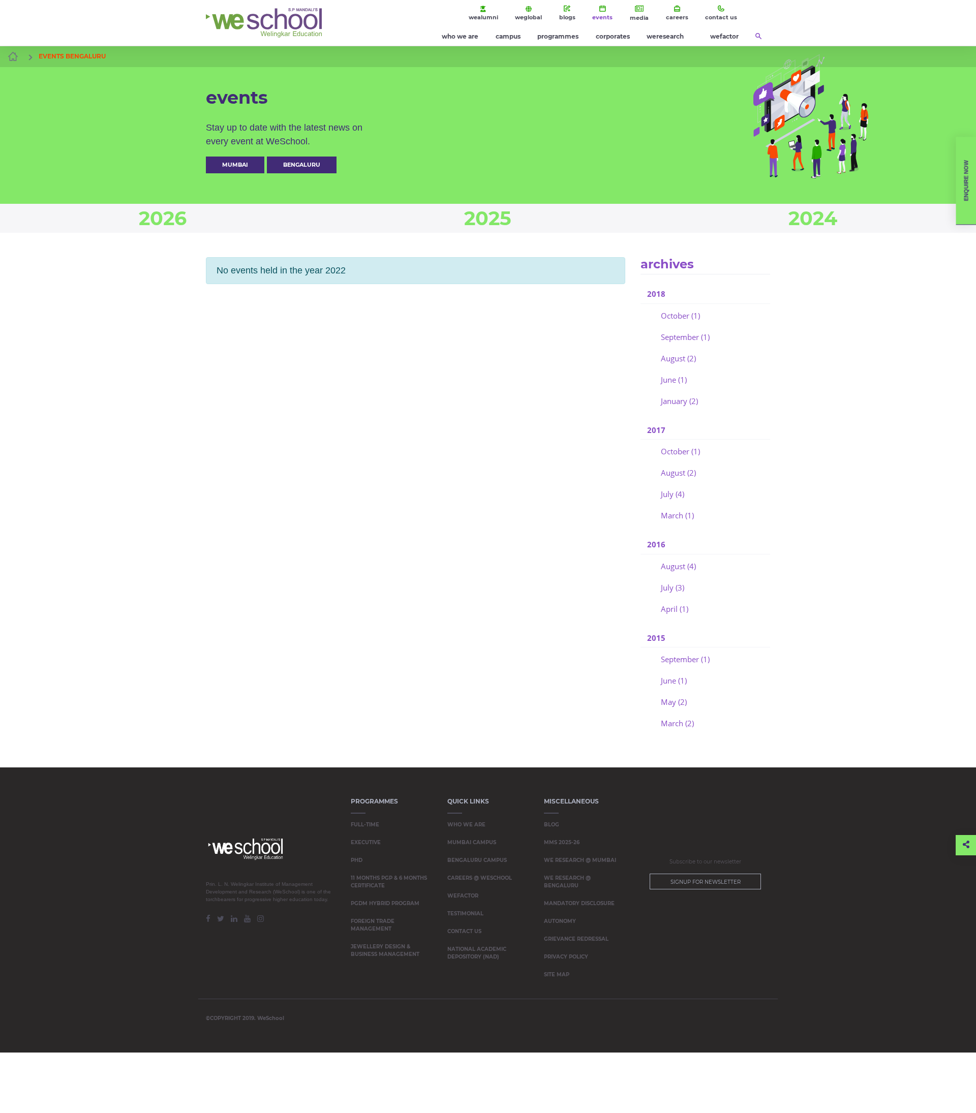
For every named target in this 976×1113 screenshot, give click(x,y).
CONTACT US (464, 931)
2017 (656, 430)
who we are (460, 36)
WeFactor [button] (724, 36)
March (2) (677, 723)
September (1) (685, 337)
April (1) (674, 609)
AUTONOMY (560, 921)
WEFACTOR (462, 895)
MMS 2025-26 (562, 842)
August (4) (678, 566)
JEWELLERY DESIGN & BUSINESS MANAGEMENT (385, 950)
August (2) (678, 358)
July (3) (672, 587)
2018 (656, 294)
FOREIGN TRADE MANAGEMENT (372, 925)
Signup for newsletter (705, 882)
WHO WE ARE (466, 824)
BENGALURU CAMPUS (477, 860)
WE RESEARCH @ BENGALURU (567, 882)
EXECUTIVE (366, 842)
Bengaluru (301, 164)
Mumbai (235, 164)
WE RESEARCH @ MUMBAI (580, 860)
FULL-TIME (365, 824)
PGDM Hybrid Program (385, 903)
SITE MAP (556, 974)
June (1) (674, 380)
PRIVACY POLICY (566, 956)
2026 (163, 218)
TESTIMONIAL (465, 913)
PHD (356, 860)
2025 (487, 218)
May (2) (674, 702)
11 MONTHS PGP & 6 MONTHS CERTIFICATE (389, 882)
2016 (656, 544)
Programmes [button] (557, 36)
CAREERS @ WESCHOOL (479, 878)
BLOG (551, 824)
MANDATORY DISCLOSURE (579, 903)
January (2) (679, 401)
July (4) (672, 494)
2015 (656, 638)
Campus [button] (508, 36)
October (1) (680, 316)
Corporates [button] (613, 36)
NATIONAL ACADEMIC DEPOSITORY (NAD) (476, 953)
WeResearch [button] (665, 36)
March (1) (677, 515)
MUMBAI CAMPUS (471, 842)
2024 (812, 218)
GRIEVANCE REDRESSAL (576, 939)
